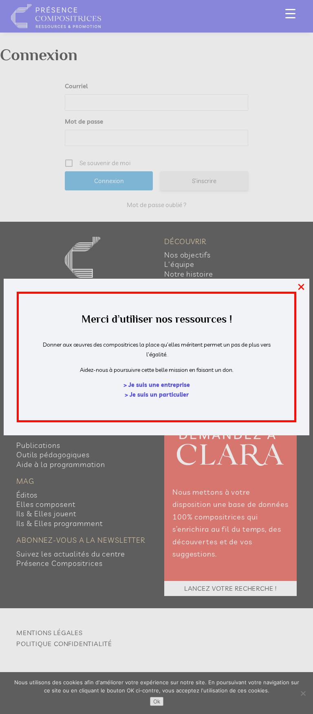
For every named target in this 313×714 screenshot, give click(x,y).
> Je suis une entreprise (156, 385)
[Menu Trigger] (290, 13)
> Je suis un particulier (157, 394)
